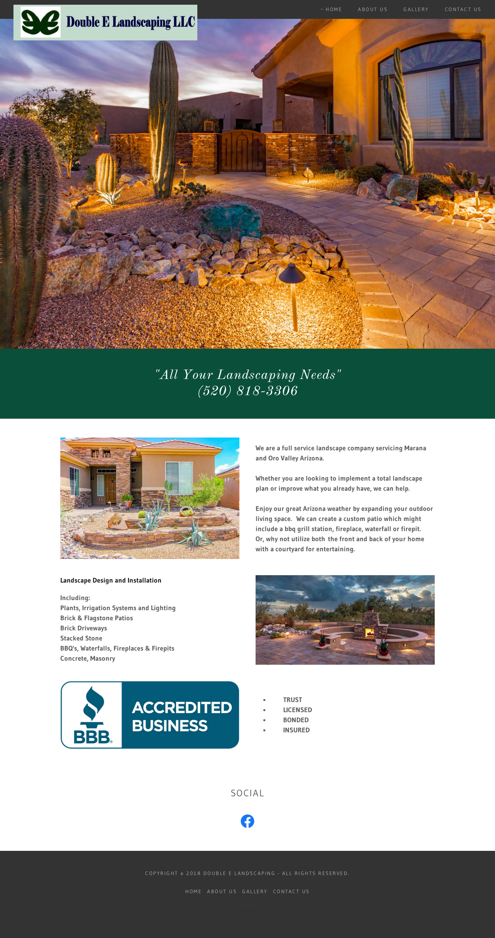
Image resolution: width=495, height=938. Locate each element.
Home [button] (193, 891)
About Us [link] (373, 9)
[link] (105, 8)
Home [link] (334, 9)
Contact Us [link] (463, 9)
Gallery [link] (416, 9)
